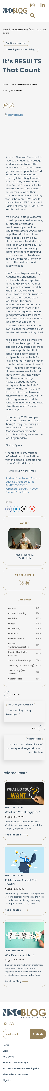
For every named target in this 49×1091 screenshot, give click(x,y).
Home (5, 29)
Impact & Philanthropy (15, 1062)
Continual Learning (19, 29)
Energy (24, 623)
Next (34, 728)
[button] (43, 16)
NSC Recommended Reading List (21, 1068)
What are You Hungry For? (22, 812)
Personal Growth (24, 638)
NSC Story (8, 1056)
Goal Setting (24, 628)
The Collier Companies (15, 1074)
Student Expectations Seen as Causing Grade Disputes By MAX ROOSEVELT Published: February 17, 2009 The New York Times (23, 485)
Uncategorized (24, 678)
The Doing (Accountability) (21, 49)
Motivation (24, 633)
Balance (24, 608)
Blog (5, 1050)
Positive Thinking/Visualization (24, 645)
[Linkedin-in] (12, 1024)
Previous (16, 694)
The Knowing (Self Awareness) (24, 672)
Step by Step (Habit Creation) (24, 654)
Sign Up (7, 1080)
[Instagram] (21, 582)
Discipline (24, 618)
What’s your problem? (20, 955)
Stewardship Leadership (24, 660)
